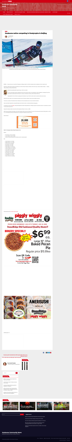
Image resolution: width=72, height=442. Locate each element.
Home (38, 438)
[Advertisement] (27, 24)
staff (11, 408)
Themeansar (16, 439)
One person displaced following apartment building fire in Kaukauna (43, 406)
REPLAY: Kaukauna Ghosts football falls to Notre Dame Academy (10, 407)
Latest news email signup (8, 14)
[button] (67, 13)
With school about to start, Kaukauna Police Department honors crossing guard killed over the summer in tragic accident (10, 389)
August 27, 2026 (23, 408)
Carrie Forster (12, 363)
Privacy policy (17, 14)
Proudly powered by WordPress (6, 439)
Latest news (68, 438)
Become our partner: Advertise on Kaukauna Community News (58, 438)
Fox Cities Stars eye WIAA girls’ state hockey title (12, 357)
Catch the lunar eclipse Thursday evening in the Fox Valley (27, 407)
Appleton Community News (47, 438)
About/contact (41, 438)
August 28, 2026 (6, 408)
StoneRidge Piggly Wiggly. (14, 211)
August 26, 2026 (57, 408)
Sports (6, 31)
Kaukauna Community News (12, 432)
